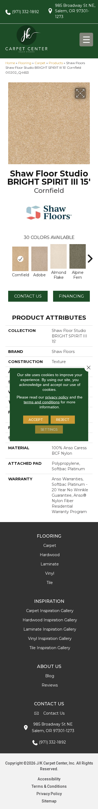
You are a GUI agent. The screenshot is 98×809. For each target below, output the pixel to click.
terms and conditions (42, 402)
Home (10, 63)
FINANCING (71, 296)
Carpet (40, 63)
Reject (62, 420)
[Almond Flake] (58, 256)
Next (90, 256)
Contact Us (28, 296)
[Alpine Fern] (77, 256)
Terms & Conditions (49, 786)
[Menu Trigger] (86, 39)
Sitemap (49, 801)
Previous (8, 256)
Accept (36, 420)
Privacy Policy (49, 794)
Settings (49, 429)
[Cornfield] (20, 258)
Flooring (24, 63)
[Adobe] (39, 258)
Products (56, 63)
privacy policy (56, 397)
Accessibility (49, 779)
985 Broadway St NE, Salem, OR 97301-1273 (75, 11)
